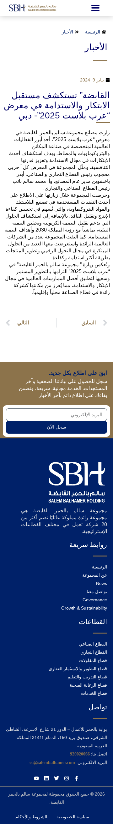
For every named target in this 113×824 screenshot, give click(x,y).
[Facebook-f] (77, 778)
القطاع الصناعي (93, 644)
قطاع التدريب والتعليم (87, 676)
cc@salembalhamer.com (52, 762)
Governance (95, 599)
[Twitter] (56, 778)
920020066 (80, 754)
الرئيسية (99, 566)
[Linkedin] (46, 778)
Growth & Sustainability (84, 607)
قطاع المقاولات (93, 660)
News (101, 583)
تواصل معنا (97, 591)
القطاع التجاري (93, 652)
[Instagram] (67, 778)
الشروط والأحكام (31, 816)
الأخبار (96, 47)
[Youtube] (36, 778)
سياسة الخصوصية (72, 816)
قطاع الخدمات (94, 693)
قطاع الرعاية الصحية (88, 685)
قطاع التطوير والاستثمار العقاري (78, 668)
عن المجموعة (94, 575)
